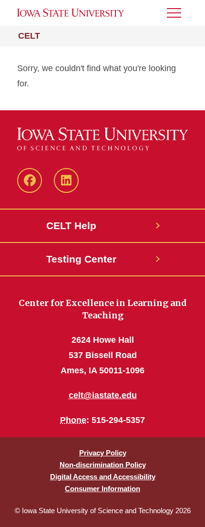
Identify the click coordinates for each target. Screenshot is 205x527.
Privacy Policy (102, 453)
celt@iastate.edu (103, 395)
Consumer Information (102, 489)
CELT (29, 36)
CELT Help (71, 225)
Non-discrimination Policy (103, 465)
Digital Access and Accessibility (102, 477)
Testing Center (81, 258)
